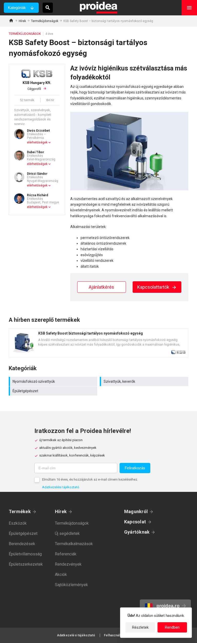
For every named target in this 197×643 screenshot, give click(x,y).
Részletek (140, 627)
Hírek (22, 21)
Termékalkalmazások (74, 543)
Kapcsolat (135, 521)
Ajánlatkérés (101, 287)
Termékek (20, 511)
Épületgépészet (53, 391)
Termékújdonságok (44, 21)
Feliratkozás (135, 468)
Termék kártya (98, 342)
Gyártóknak (137, 532)
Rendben (172, 627)
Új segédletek (67, 533)
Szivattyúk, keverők (144, 381)
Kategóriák (17, 7)
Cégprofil (37, 86)
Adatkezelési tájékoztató (60, 487)
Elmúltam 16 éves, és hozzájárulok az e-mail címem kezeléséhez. (90, 479)
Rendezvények (68, 564)
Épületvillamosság (25, 554)
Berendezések (22, 543)
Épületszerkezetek (26, 564)
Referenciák (65, 554)
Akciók (61, 574)
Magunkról (136, 511)
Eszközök (18, 523)
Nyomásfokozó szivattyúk (53, 381)
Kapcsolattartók (153, 287)
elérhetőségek (37, 142)
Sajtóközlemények (71, 584)
